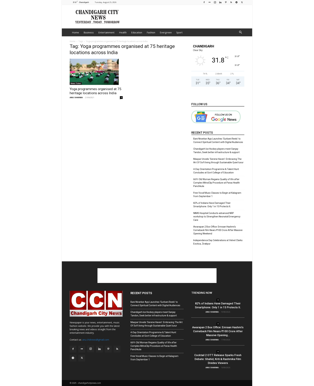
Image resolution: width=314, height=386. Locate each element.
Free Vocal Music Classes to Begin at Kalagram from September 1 (217, 195)
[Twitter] (241, 2)
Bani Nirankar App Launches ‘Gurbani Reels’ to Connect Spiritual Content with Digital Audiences (218, 140)
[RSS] (231, 2)
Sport (179, 32)
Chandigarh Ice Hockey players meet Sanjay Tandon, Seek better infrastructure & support (216, 151)
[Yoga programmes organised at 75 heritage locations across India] (96, 72)
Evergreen (166, 32)
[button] (240, 32)
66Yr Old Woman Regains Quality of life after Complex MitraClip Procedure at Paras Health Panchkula (216, 182)
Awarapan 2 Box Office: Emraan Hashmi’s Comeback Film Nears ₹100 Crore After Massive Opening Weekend (218, 230)
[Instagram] (214, 2)
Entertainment (106, 32)
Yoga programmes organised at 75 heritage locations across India (95, 91)
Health (123, 32)
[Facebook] (204, 2)
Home (75, 32)
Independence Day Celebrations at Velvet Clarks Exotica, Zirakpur (218, 242)
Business (89, 32)
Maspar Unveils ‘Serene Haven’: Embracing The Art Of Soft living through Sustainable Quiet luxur (218, 161)
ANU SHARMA (76, 97)
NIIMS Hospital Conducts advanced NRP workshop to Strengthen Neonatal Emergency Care (216, 216)
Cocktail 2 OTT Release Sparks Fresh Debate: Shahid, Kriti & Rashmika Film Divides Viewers (217, 359)
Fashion (151, 32)
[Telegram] (236, 2)
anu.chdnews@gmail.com (95, 339)
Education (136, 32)
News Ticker (76, 83)
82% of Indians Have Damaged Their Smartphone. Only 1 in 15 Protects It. (212, 205)
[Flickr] (209, 2)
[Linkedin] (220, 2)
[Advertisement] (184, 16)
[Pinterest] (225, 2)
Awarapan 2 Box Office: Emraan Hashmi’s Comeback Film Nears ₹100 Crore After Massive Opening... (218, 331)
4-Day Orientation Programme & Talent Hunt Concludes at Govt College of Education (216, 171)
